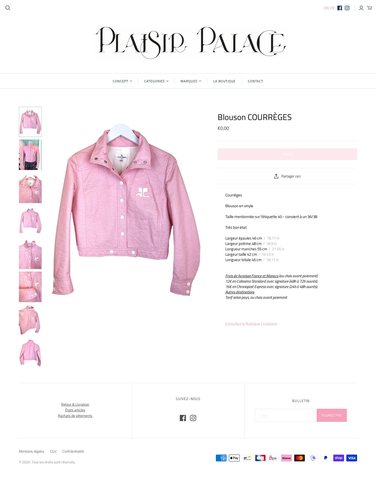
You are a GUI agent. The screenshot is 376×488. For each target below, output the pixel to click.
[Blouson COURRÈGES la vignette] (30, 122)
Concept (120, 81)
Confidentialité (73, 451)
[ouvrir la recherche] (7, 8)
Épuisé (287, 154)
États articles (75, 410)
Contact (255, 81)
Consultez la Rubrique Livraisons (251, 324)
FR (332, 8)
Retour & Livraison (75, 404)
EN (326, 8)
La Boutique (224, 81)
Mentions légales (31, 451)
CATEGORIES (154, 81)
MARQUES (189, 81)
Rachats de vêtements (75, 415)
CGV (53, 451)
